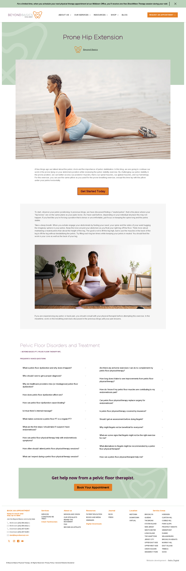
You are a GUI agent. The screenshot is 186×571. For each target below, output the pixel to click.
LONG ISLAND (150, 533)
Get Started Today (93, 191)
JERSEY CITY (149, 539)
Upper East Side (151, 542)
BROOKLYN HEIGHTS (169, 539)
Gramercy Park (151, 552)
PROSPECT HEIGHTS (169, 527)
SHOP (113, 15)
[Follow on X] (9, 541)
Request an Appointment (161, 15)
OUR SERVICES (81, 15)
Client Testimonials (49, 522)
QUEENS (148, 517)
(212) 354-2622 (23, 523)
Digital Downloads (94, 524)
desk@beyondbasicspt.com (19, 535)
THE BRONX (149, 520)
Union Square (151, 549)
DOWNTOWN (134, 517)
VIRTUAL (132, 520)
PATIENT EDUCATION (94, 514)
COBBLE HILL (166, 520)
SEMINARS (90, 520)
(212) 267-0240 (23, 529)
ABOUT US (64, 15)
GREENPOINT (167, 530)
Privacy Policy (49, 563)
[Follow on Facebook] (18, 541)
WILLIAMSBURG (167, 536)
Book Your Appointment (93, 487)
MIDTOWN (133, 514)
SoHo (164, 552)
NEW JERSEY (149, 527)
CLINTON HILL (167, 517)
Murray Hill (167, 542)
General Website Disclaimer (64, 563)
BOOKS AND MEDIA (93, 517)
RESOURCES (100, 15)
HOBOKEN (166, 514)
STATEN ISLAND (151, 524)
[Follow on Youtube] (22, 541)
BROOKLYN (149, 514)
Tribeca (165, 549)
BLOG (124, 15)
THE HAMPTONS (151, 536)
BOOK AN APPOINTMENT (18, 511)
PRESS (110, 517)
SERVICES (45, 514)
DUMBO (165, 533)
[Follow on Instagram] (14, 541)
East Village (167, 546)
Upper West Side (151, 546)
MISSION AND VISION (72, 514)
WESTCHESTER (150, 530)
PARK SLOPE (166, 524)
